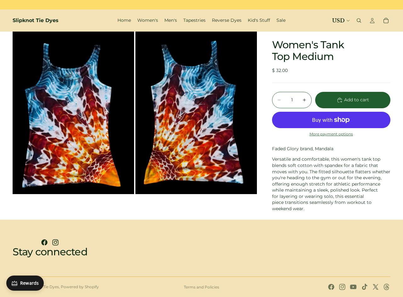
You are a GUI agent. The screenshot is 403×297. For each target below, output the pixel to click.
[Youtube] (353, 287)
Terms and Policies (201, 287)
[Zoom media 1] (73, 113)
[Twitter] (375, 287)
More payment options (331, 134)
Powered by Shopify (80, 286)
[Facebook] (44, 242)
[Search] (359, 20)
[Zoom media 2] (196, 113)
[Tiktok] (364, 287)
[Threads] (386, 287)
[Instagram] (55, 242)
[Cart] (386, 20)
